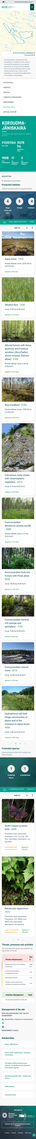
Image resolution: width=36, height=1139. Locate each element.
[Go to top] (34, 1135)
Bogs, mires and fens (18, 222)
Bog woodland (16, 405)
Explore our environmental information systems (18, 1124)
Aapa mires (14, 259)
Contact (7, 1133)
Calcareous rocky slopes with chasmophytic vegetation (17, 478)
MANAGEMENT (8, 102)
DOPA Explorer (10, 1086)
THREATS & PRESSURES (12, 97)
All (4, 222)
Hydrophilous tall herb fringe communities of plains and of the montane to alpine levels (18, 720)
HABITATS (7, 87)
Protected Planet (10, 1095)
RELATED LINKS (9, 107)
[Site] (12, 7)
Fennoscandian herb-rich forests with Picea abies (17, 576)
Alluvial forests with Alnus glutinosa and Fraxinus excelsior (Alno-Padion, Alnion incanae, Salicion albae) (18, 352)
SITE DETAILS (8, 82)
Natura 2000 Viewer (11, 1044)
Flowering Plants (16, 789)
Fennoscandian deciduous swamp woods (18, 526)
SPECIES (6, 92)
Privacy (14, 1133)
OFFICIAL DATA (8, 112)
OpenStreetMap (19, 53)
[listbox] (24, 2)
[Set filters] (32, 228)
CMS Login (28, 1133)
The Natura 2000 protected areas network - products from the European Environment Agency (17, 1065)
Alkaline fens (15, 304)
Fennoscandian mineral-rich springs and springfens (17, 623)
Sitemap (20, 1133)
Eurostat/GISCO (30, 55)
